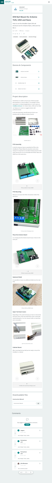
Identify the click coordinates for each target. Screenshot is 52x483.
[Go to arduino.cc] (2, 2)
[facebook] (13, 33)
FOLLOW (21, 10)
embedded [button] (15, 36)
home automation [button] (23, 36)
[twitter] (17, 33)
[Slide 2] (27, 271)
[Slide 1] (26, 271)
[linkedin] (15, 33)
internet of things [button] (32, 36)
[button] (19, 34)
